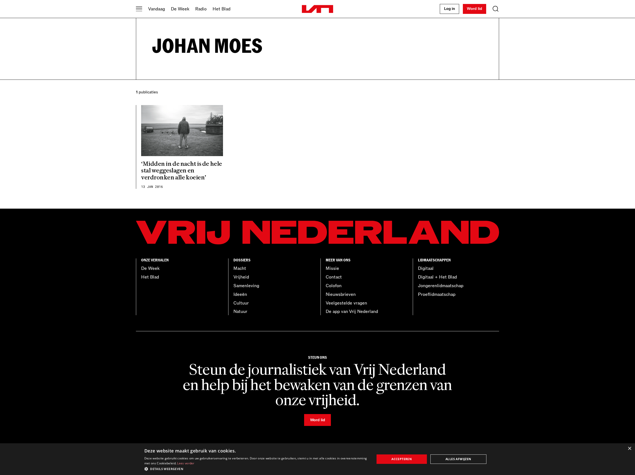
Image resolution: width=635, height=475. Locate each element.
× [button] (629, 448)
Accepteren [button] (401, 459)
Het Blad (221, 9)
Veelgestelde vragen (346, 303)
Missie (332, 268)
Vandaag (156, 9)
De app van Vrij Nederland (352, 311)
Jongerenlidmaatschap (440, 285)
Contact (334, 277)
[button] (256, 468)
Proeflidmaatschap (436, 294)
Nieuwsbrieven (341, 294)
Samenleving (246, 285)
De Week (180, 9)
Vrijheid (241, 277)
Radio (201, 9)
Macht (239, 268)
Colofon (334, 285)
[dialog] (317, 459)
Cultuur (241, 303)
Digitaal (426, 268)
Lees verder (185, 463)
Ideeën (240, 294)
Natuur (240, 311)
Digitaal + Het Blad (437, 277)
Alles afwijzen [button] (458, 459)
